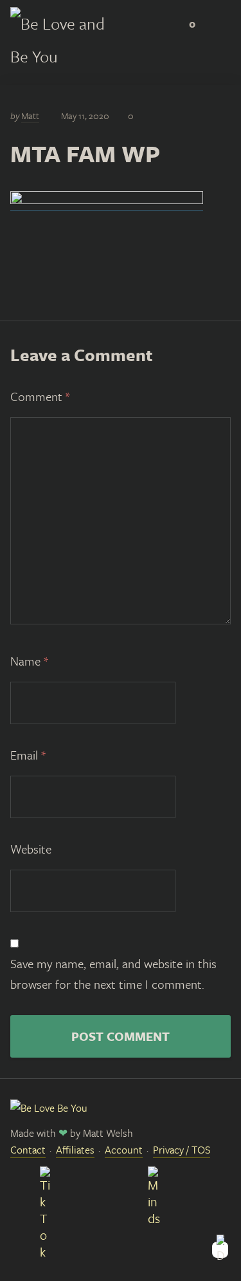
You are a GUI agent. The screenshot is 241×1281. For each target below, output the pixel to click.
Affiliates (75, 1149)
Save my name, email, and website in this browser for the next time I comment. (113, 974)
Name (29, 660)
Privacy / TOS (181, 1149)
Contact (28, 1149)
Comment (40, 396)
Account (124, 1149)
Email (28, 754)
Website (30, 848)
